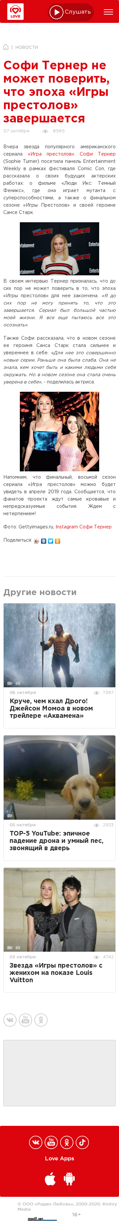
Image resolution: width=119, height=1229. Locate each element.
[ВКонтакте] (43, 539)
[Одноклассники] (57, 539)
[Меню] (108, 12)
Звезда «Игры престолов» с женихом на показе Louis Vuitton (56, 973)
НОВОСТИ (27, 47)
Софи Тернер (98, 154)
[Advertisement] (59, 1073)
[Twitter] (50, 539)
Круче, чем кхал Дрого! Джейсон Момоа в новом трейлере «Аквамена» (51, 709)
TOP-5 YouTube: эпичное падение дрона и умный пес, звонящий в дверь (56, 841)
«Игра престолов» (51, 154)
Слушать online (78, 12)
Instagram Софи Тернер (84, 527)
